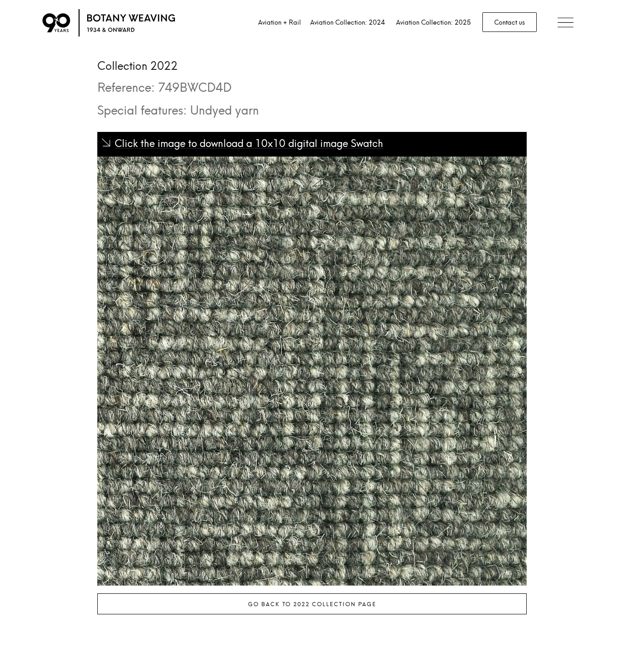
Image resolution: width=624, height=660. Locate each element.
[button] (566, 23)
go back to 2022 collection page (312, 603)
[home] (108, 23)
